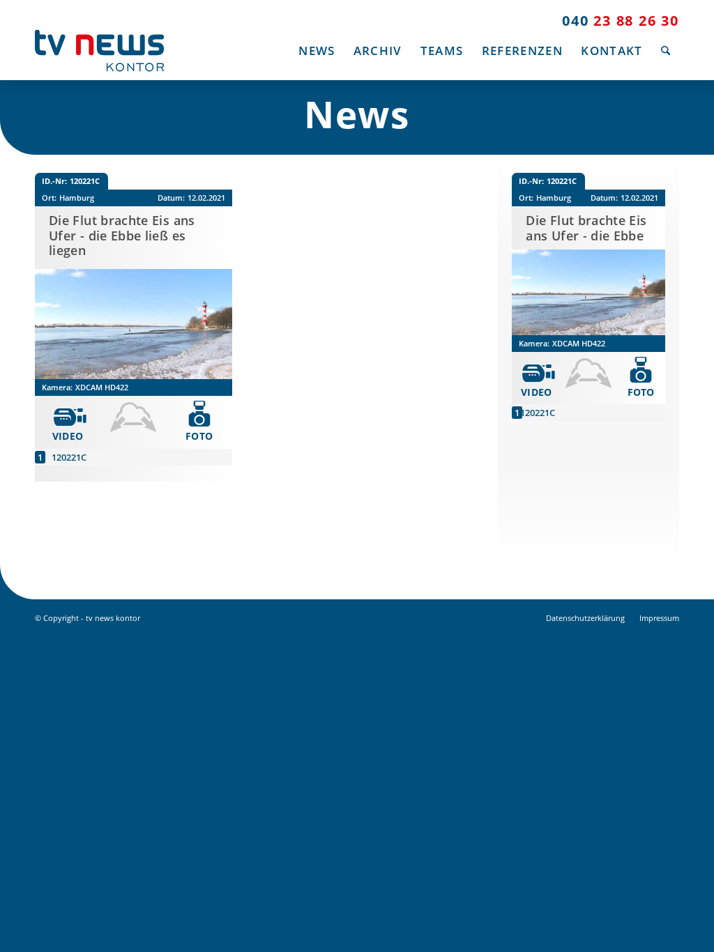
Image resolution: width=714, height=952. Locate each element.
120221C (69, 457)
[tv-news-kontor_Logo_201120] (99, 50)
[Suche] (665, 50)
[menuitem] (316, 50)
